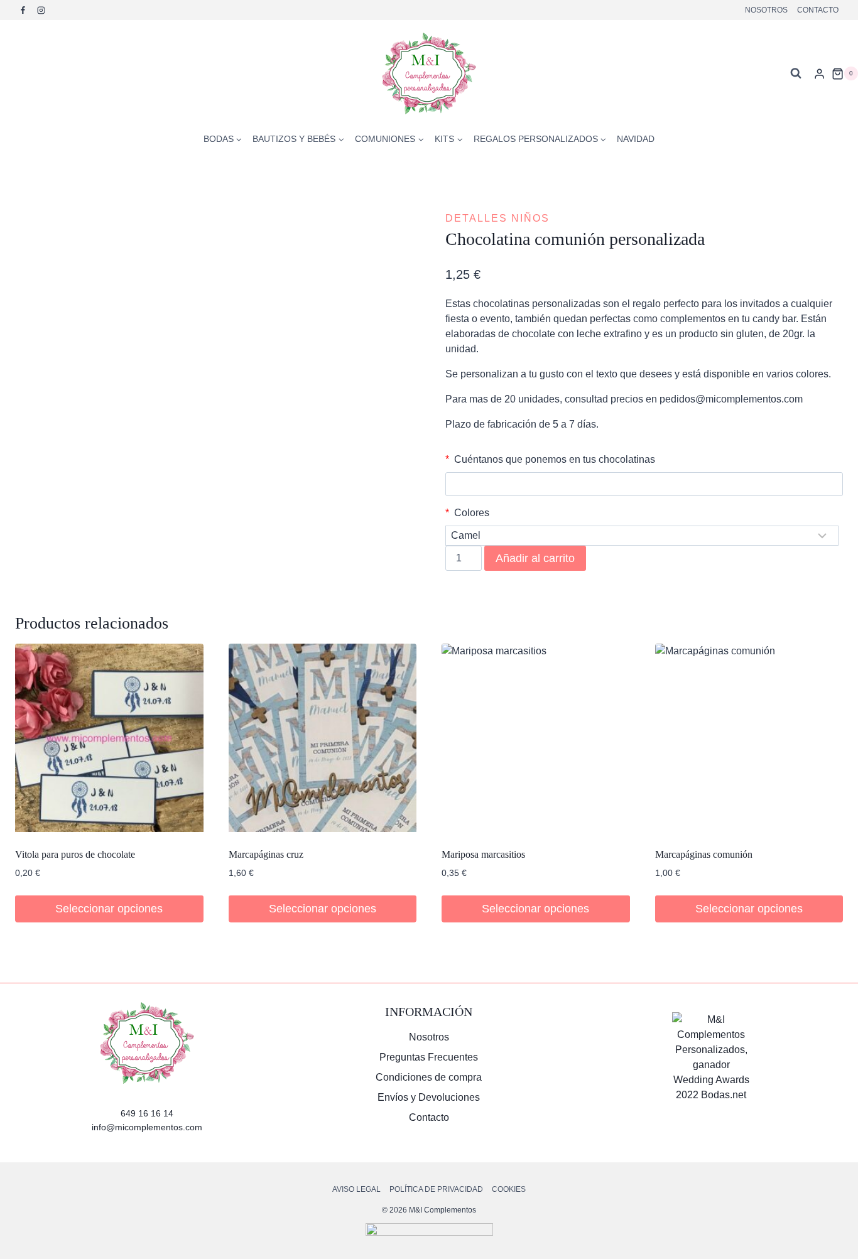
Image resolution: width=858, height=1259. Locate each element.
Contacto (818, 10)
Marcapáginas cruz (266, 854)
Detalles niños (497, 218)
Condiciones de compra (429, 1077)
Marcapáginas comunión (703, 854)
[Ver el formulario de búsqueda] (796, 73)
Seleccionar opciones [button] (109, 908)
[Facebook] (23, 10)
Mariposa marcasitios (483, 854)
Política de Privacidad (436, 1189)
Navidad (635, 139)
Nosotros (766, 10)
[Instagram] (41, 10)
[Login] (819, 73)
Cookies (509, 1189)
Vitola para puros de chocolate (75, 854)
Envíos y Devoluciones (428, 1097)
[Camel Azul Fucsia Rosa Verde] (641, 536)
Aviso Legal (356, 1189)
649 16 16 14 (147, 1113)
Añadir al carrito (535, 558)
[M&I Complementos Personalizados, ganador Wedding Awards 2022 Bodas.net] (711, 1057)
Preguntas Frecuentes (428, 1057)
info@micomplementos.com (147, 1127)
